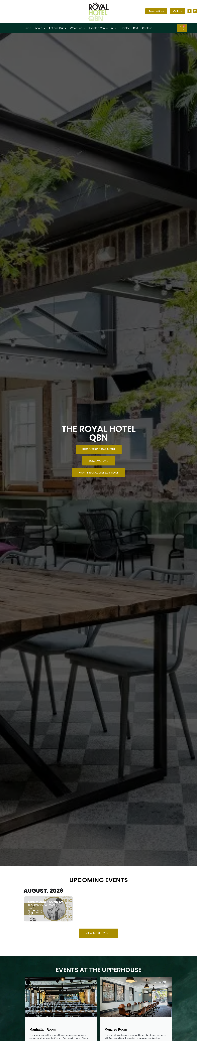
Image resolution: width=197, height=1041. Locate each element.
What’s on (76, 28)
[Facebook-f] (189, 11)
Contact (147, 28)
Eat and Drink (57, 28)
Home (27, 28)
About (38, 28)
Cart (135, 28)
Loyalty (124, 28)
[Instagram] (195, 11)
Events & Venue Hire (101, 28)
